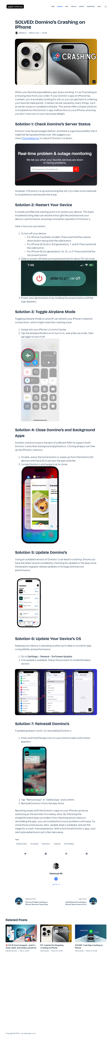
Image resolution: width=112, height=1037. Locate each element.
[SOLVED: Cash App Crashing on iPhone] (90, 933)
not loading (69, 844)
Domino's (46, 844)
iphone (57, 844)
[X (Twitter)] (46, 854)
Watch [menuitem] (73, 6)
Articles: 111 (56, 884)
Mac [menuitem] (66, 6)
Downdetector (30, 138)
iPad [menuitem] (52, 6)
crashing (34, 844)
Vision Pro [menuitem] (91, 6)
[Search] (105, 6)
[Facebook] (25, 854)
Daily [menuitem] (99, 6)
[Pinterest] (66, 854)
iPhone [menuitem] (59, 6)
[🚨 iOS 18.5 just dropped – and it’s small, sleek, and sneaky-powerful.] (21, 933)
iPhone (44, 33)
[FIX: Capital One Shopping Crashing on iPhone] (56, 933)
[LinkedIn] (87, 854)
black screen (21, 844)
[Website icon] (56, 879)
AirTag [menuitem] (81, 6)
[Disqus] (56, 991)
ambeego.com (30, 1033)
